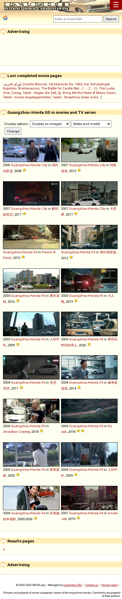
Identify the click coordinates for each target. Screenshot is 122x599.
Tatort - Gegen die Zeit (39, 93)
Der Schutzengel (96, 84)
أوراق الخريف (12, 84)
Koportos (9, 88)
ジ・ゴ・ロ (89, 88)
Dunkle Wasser (35, 84)
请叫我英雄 (108, 252)
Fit (35, 252)
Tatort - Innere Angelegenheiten (27, 97)
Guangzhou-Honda (26, 165)
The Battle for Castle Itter (60, 88)
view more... (91, 97)
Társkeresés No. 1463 (65, 84)
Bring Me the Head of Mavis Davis (89, 93)
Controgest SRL (72, 585)
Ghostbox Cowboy (16, 432)
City (44, 165)
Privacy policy (110, 585)
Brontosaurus (28, 88)
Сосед (16, 93)
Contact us (91, 585)
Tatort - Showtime (66, 97)
